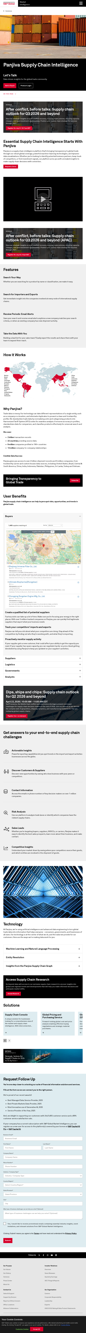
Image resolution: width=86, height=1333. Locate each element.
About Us (6, 1284)
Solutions (8, 11)
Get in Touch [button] (9, 86)
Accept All (36, 1329)
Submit (8, 1240)
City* (4, 1200)
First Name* (7, 1144)
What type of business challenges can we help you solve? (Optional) (23, 1209)
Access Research (13, 994)
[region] (43, 1324)
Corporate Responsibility (53, 1297)
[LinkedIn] (56, 1255)
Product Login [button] (26, 86)
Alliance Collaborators (10, 1308)
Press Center (7, 1281)
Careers (47, 1293)
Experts (47, 1305)
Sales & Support (8, 1293)
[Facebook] (43, 1255)
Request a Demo (10, 166)
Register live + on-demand (17, 716)
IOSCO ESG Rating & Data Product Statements (60, 1308)
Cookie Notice (65, 1325)
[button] (43, 199)
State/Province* (8, 1190)
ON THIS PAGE (8, 94)
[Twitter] (39, 1255)
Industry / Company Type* (11, 1172)
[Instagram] (47, 1255)
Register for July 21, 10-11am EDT (19, 128)
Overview (48, 1269)
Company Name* (8, 1153)
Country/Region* (8, 1181)
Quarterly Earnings (51, 1277)
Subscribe (75, 480)
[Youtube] (51, 1255)
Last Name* (46, 1144)
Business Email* (8, 1135)
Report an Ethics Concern (11, 1301)
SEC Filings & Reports (52, 1281)
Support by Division (9, 1297)
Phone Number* (8, 1162)
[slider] (43, 1027)
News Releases (50, 1273)
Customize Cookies (22, 1329)
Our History (7, 1273)
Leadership (48, 1301)
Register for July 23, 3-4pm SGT (18, 255)
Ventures (6, 1277)
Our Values (6, 1269)
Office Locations (8, 1305)
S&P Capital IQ (15, 1129)
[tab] (43, 584)
